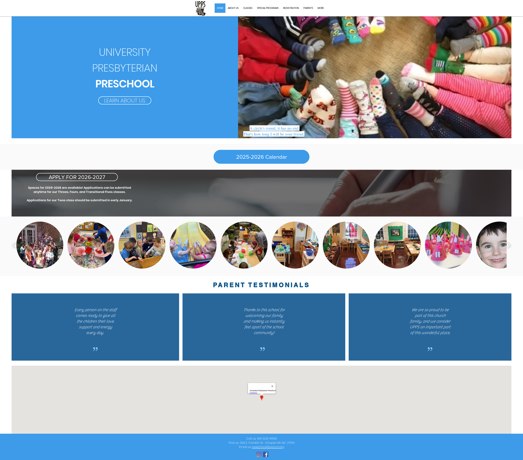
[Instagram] (259, 454)
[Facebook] (265, 454)
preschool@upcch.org (268, 447)
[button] (39, 245)
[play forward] (509, 245)
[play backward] (14, 245)
